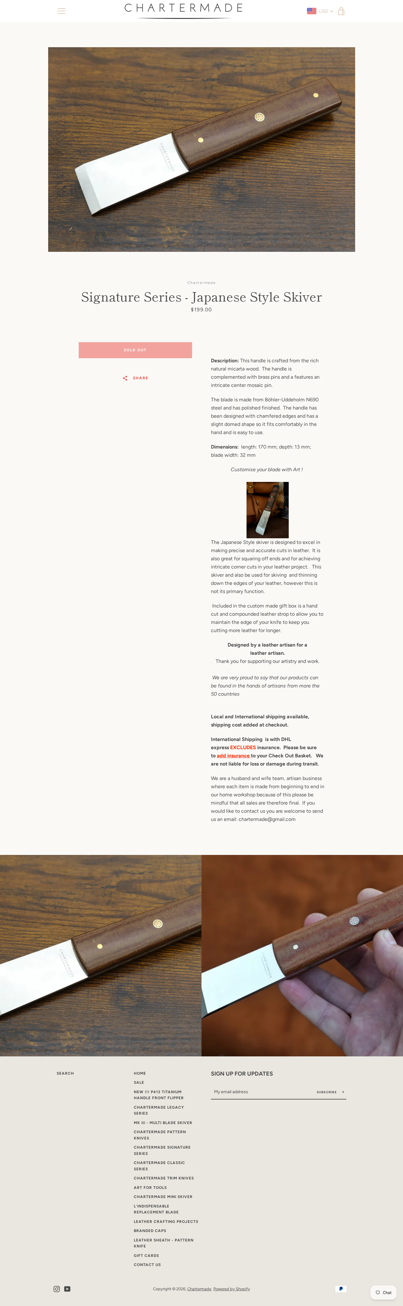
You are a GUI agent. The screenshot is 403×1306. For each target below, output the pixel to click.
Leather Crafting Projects (166, 1221)
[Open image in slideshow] (201, 149)
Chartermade (199, 1288)
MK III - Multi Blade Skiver (163, 1123)
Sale (139, 1082)
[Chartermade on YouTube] (67, 1289)
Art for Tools (150, 1187)
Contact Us (147, 1265)
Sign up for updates (242, 1073)
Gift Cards (146, 1255)
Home (140, 1073)
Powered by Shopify (231, 1288)
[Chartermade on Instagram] (57, 1289)
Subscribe (327, 1092)
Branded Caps (150, 1231)
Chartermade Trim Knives (164, 1178)
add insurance (234, 756)
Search (65, 1073)
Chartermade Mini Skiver (163, 1197)
